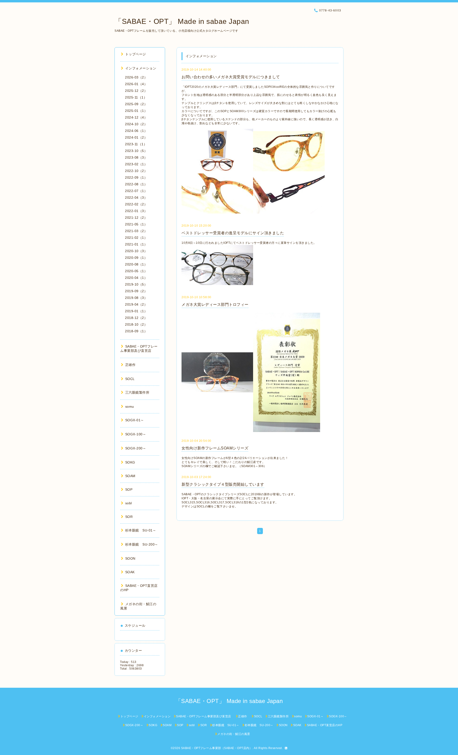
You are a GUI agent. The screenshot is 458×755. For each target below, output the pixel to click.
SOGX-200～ (135, 448)
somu (129, 406)
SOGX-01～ (134, 420)
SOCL (130, 379)
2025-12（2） (136, 91)
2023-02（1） (136, 164)
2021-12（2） (136, 217)
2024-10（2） (136, 124)
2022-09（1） (136, 177)
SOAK (130, 572)
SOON (130, 558)
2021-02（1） (136, 238)
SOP (128, 489)
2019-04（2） (136, 304)
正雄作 (132, 365)
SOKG (130, 462)
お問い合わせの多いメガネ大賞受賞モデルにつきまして (231, 77)
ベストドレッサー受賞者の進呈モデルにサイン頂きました (233, 233)
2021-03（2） (136, 231)
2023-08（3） (136, 157)
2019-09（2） (136, 291)
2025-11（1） (136, 97)
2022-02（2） (136, 204)
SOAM (130, 476)
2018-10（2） (136, 324)
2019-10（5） (136, 284)
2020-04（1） (136, 278)
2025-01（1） (136, 111)
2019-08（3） (136, 298)
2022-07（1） (136, 191)
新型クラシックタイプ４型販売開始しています (223, 484)
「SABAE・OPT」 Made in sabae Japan (181, 21)
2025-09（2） (136, 104)
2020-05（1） (136, 271)
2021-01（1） (136, 244)
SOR (129, 517)
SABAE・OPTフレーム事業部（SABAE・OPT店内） (216, 748)
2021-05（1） (136, 224)
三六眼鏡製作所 (137, 392)
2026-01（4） (136, 84)
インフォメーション (140, 68)
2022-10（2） (136, 171)
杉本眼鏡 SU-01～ (140, 530)
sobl (128, 503)
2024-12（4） (136, 117)
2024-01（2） (136, 137)
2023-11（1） (136, 144)
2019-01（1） (136, 311)
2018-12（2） (136, 318)
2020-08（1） (136, 264)
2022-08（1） (136, 184)
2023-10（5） (136, 151)
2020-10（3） (136, 251)
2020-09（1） (136, 258)
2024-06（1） (136, 131)
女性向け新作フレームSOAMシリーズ (215, 448)
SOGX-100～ (135, 434)
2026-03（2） (136, 77)
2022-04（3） (136, 197)
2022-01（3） (136, 211)
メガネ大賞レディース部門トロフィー (215, 304)
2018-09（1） (136, 331)
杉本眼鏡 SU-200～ (141, 544)
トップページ (135, 54)
